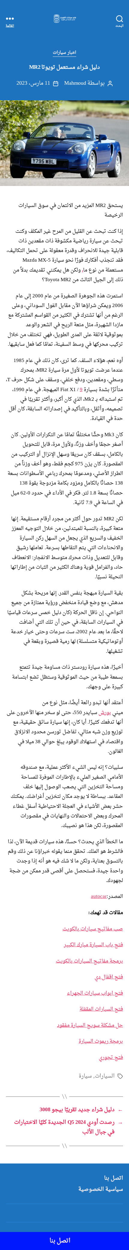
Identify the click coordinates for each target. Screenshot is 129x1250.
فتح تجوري (111, 1058)
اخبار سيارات (64, 53)
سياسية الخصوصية (100, 1189)
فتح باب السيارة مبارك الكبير (93, 945)
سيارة (85, 1076)
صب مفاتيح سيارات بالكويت (92, 929)
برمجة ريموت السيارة (101, 1041)
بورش (104, 713)
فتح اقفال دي (108, 977)
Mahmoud (75, 83)
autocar (99, 897)
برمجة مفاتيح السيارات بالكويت (89, 961)
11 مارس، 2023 (33, 83)
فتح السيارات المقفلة (101, 1009)
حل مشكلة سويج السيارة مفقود (90, 1025)
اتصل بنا (113, 1178)
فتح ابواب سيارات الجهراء (95, 993)
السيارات (105, 1076)
